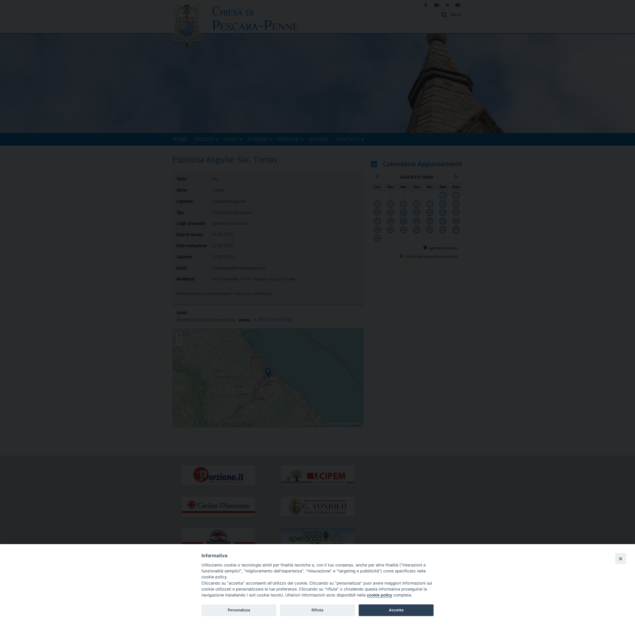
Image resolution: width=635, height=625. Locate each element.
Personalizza (239, 610)
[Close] (620, 558)
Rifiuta (317, 610)
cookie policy (379, 594)
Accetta (396, 610)
